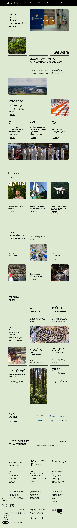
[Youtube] (35, 518)
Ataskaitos (11, 479)
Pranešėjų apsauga (13, 494)
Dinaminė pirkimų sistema (57, 494)
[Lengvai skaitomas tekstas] (67, 2)
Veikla (30, 2)
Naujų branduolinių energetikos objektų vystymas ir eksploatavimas (38, 477)
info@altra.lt (41, 513)
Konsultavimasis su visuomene (16, 492)
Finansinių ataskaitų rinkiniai (58, 479)
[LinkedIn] (38, 518)
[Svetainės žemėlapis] (69, 2)
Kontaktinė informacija (35, 498)
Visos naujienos (13, 177)
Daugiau (12, 30)
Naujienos (26, 2)
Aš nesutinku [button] (13, 522)
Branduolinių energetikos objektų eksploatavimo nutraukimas (37, 474)
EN (61, 3)
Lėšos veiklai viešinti (56, 482)
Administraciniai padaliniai (36, 492)
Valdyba (32, 495)
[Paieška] (60, 3)
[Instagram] (42, 518)
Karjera (44, 2)
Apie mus (21, 2)
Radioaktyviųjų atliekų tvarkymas (37, 479)
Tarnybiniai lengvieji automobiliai (59, 481)
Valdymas (11, 476)
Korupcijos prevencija (14, 495)
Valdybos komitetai (34, 497)
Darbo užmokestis (56, 476)
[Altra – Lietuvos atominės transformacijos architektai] (12, 3)
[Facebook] (31, 518)
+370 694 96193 (39, 512)
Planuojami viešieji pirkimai (58, 491)
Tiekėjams (35, 2)
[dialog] (9, 511)
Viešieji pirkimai (55, 478)
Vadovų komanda (34, 494)
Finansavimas (12, 481)
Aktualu (40, 2)
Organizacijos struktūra (35, 491)
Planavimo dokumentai (57, 475)
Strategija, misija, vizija (14, 475)
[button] (9, 525)
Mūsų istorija (12, 482)
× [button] (16, 497)
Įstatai (53, 474)
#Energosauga (50, 2)
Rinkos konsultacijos (56, 495)
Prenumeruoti (63, 441)
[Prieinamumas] (64, 2)
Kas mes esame (12, 474)
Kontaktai (56, 2)
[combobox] (15, 497)
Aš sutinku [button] (5, 522)
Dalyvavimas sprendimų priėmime (16, 491)
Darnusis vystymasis (13, 478)
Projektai (32, 481)
